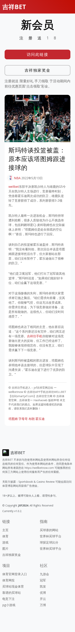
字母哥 (23, 419)
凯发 (43, 586)
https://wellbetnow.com (39, 468)
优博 (43, 592)
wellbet (13, 186)
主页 (5, 530)
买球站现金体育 (13, 586)
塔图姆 (13, 419)
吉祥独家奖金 (38, 70)
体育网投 (8, 580)
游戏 (5, 542)
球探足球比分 (49, 542)
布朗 (31, 419)
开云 (43, 599)
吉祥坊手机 (34, 336)
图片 (5, 548)
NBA (17, 178)
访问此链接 (37, 54)
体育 (5, 536)
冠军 (43, 580)
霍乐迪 (40, 419)
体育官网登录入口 (14, 574)
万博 (43, 605)
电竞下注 (8, 599)
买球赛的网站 (49, 530)
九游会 (44, 574)
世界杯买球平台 (50, 536)
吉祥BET (14, 7)
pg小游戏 (8, 605)
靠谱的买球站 (11, 592)
